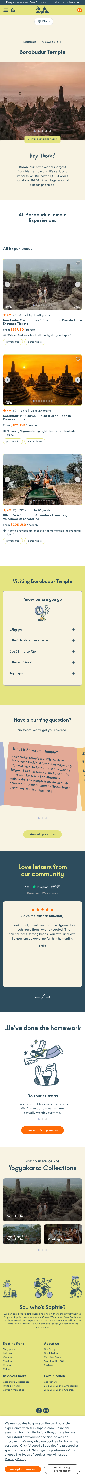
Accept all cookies (22, 1469)
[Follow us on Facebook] (39, 1410)
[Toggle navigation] (5, 10)
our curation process (42, 1130)
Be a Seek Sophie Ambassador (61, 1385)
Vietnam (7, 1357)
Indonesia (29, 42)
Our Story (49, 1349)
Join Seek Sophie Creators (59, 1389)
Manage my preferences (62, 1469)
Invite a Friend (11, 1385)
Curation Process (54, 1357)
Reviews (48, 1365)
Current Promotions (14, 1389)
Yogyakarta (50, 42)
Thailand (8, 1361)
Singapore (9, 1349)
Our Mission (51, 1353)
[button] (10, 284)
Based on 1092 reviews (42, 893)
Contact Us (50, 1381)
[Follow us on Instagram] (46, 1410)
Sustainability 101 (54, 1361)
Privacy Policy (15, 1459)
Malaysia (8, 1365)
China (6, 1369)
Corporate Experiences (16, 1381)
